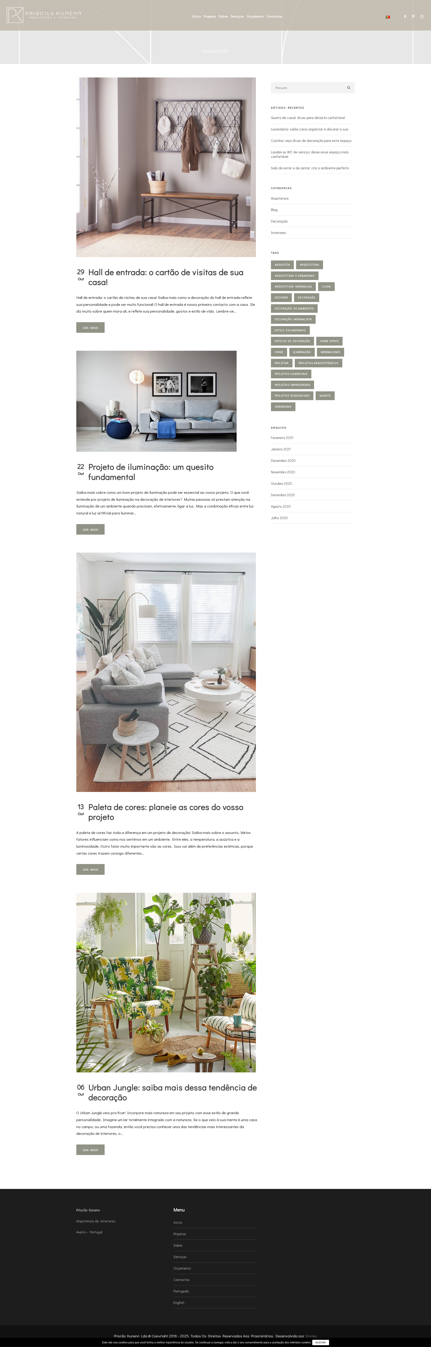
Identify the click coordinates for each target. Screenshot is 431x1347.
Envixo (311, 1335)
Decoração (279, 221)
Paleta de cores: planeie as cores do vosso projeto (166, 811)
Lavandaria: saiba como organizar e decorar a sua (309, 129)
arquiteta (282, 264)
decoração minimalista (293, 319)
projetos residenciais (292, 395)
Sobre (223, 16)
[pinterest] (413, 16)
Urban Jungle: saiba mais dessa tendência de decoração (172, 1092)
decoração (306, 297)
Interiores (278, 232)
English (179, 1302)
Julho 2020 (279, 517)
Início (196, 16)
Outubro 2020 (281, 483)
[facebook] (405, 16)
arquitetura (309, 264)
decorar (281, 297)
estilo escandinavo (290, 330)
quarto (325, 395)
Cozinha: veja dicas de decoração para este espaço (311, 140)
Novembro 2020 (283, 472)
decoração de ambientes (294, 308)
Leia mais (90, 327)
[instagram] (422, 16)
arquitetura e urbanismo (295, 275)
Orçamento (255, 16)
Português (181, 1291)
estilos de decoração (292, 341)
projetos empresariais (292, 384)
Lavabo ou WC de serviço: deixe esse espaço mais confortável (310, 154)
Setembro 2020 (283, 494)
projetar (282, 363)
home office (329, 341)
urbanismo (283, 406)
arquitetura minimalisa (293, 286)
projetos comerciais (291, 373)
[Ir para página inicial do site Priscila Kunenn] (44, 14)
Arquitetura (279, 198)
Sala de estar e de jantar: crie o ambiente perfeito (310, 167)
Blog (274, 209)
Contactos (274, 16)
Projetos (210, 16)
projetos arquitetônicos (319, 363)
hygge (279, 352)
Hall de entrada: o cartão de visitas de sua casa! (166, 276)
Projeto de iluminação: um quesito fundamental (151, 471)
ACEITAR (320, 1342)
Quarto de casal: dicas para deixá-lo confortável (308, 117)
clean (326, 286)
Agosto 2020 (281, 506)
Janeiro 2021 (281, 449)
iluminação (302, 352)
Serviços (237, 16)
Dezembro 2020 (283, 460)
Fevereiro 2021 (282, 437)
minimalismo (330, 352)
